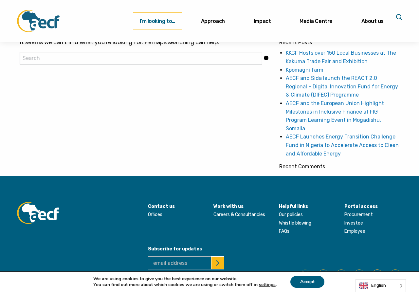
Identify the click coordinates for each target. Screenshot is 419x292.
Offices (155, 214)
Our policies (291, 214)
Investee (353, 223)
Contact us (161, 206)
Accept (307, 282)
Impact (262, 21)
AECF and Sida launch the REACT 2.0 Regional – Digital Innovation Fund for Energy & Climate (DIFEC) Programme (342, 86)
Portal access (361, 206)
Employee (354, 231)
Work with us (228, 206)
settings (267, 285)
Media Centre (316, 21)
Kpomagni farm (304, 70)
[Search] (398, 19)
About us (372, 21)
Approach (213, 21)
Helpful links (293, 206)
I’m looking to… (157, 21)
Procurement (358, 214)
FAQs (284, 231)
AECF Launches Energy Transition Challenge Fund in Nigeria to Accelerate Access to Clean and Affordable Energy (342, 145)
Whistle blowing (295, 223)
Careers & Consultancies (239, 214)
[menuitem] (157, 20)
